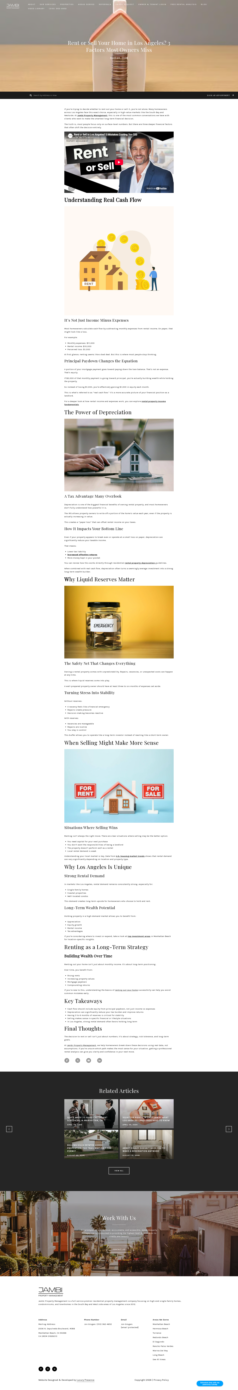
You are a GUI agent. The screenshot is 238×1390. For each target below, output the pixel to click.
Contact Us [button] (119, 1249)
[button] (220, 95)
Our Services (48, 4)
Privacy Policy (161, 1380)
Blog (204, 4)
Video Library (36, 9)
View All (119, 1171)
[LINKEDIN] (54, 1369)
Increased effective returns (82, 554)
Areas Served (86, 4)
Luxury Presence (85, 1380)
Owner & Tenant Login (152, 4)
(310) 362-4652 (58, 9)
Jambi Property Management (81, 1045)
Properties (67, 4)
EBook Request (125, 4)
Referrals (105, 4)
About (31, 4)
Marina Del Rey (160, 1350)
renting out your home (126, 990)
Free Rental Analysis (184, 4)
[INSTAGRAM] (47, 1369)
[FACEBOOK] (40, 1369)
